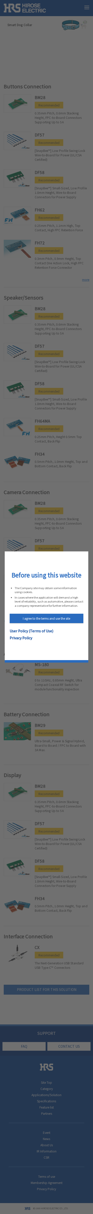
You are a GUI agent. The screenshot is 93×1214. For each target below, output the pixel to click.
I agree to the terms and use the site (46, 618)
